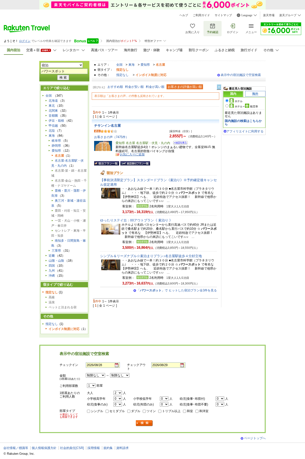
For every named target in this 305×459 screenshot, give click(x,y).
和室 (190, 411)
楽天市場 (268, 15)
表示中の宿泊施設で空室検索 (241, 75)
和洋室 (203, 411)
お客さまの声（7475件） (111, 137)
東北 (52, 105)
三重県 (56, 250)
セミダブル (117, 411)
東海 (131, 64)
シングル (97, 411)
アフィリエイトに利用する (245, 131)
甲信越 (53, 125)
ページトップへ (255, 438)
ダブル (135, 411)
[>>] (219, 87)
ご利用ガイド (201, 15)
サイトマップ (223, 15)
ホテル (239, 101)
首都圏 (53, 115)
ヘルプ (183, 15)
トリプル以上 (171, 411)
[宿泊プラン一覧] (106, 163)
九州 (52, 270)
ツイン (151, 411)
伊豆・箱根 (56, 120)
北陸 (52, 130)
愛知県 (145, 64)
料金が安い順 (134, 87)
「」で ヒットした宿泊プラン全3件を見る (177, 290)
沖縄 (52, 275)
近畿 (52, 255)
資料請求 (122, 448)
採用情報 (93, 448)
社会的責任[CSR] (72, 448)
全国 (119, 64)
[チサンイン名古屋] (179, 143)
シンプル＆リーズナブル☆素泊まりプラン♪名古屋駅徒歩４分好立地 (151, 256)
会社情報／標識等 (15, 448)
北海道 (53, 100)
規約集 (108, 448)
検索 (144, 423)
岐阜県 (56, 140)
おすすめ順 (115, 87)
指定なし (122, 75)
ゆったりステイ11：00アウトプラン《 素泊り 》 (136, 220)
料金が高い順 (155, 87)
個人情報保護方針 (44, 448)
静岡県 (56, 145)
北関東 (53, 110)
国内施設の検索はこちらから (243, 122)
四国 (52, 265)
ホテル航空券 (246, 106)
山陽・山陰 (56, 260)
